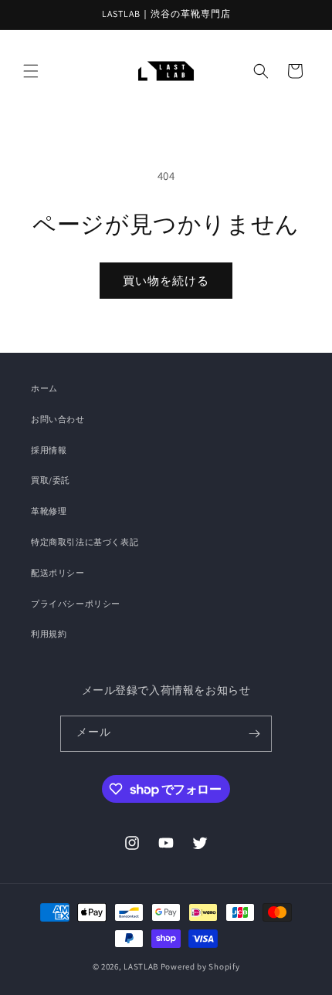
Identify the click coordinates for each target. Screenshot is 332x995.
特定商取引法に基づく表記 (84, 541)
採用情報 (48, 450)
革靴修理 (48, 511)
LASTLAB (141, 966)
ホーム (44, 388)
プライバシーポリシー (75, 603)
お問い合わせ (58, 419)
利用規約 (48, 633)
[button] (31, 71)
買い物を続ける (166, 280)
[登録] (254, 734)
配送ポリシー (58, 572)
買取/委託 (50, 480)
